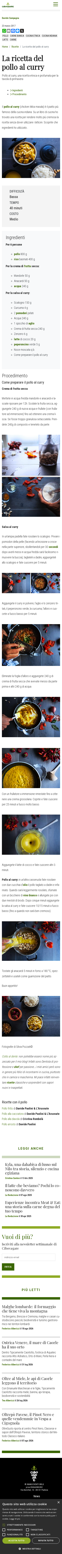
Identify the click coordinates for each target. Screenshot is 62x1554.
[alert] (31, 1526)
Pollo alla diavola (11, 1119)
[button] (31, 1548)
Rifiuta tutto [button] (45, 1540)
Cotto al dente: (10, 1056)
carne (13, 39)
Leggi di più (14, 1518)
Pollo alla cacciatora (13, 1113)
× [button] (58, 1502)
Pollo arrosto (9, 1124)
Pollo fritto (7, 1108)
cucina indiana (49, 36)
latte (5, 39)
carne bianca (17, 36)
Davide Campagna (10, 18)
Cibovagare (8, 5)
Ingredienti (17, 90)
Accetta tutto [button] (16, 1540)
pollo (5, 36)
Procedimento (19, 94)
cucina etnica (33, 36)
